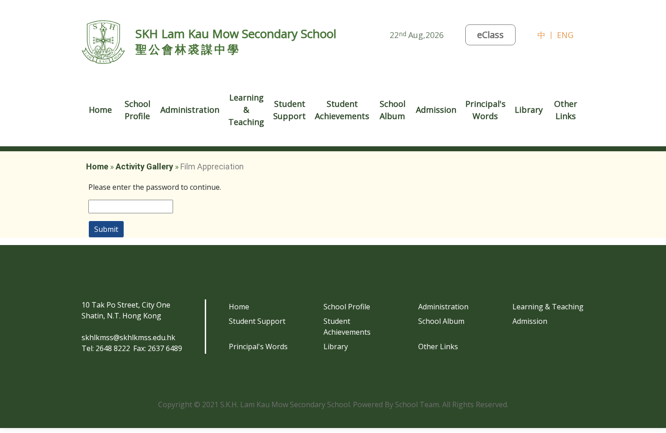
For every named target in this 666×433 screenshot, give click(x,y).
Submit (106, 229)
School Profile (346, 307)
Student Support (257, 321)
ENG (565, 34)
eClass (490, 35)
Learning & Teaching (548, 307)
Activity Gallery (144, 166)
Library (529, 109)
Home (100, 109)
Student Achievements (347, 326)
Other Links (438, 346)
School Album (392, 109)
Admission (529, 321)
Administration (443, 307)
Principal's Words (258, 346)
